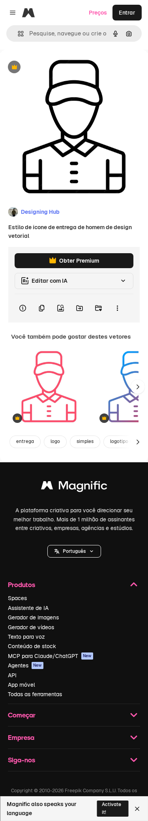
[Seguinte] (138, 386)
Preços (98, 12)
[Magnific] (74, 487)
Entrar (127, 12)
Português (74, 551)
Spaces (17, 598)
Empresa (21, 737)
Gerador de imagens (33, 617)
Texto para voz (26, 636)
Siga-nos (21, 760)
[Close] (137, 809)
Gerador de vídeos (31, 627)
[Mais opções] (117, 308)
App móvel (21, 684)
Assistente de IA (28, 608)
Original (50, 67)
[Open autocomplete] (17, 34)
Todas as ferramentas (35, 694)
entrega (25, 441)
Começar (22, 715)
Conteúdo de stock (32, 646)
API (12, 675)
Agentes (25, 665)
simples (85, 441)
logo (55, 441)
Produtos (21, 584)
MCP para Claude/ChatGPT (50, 656)
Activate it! (111, 808)
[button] (74, 551)
